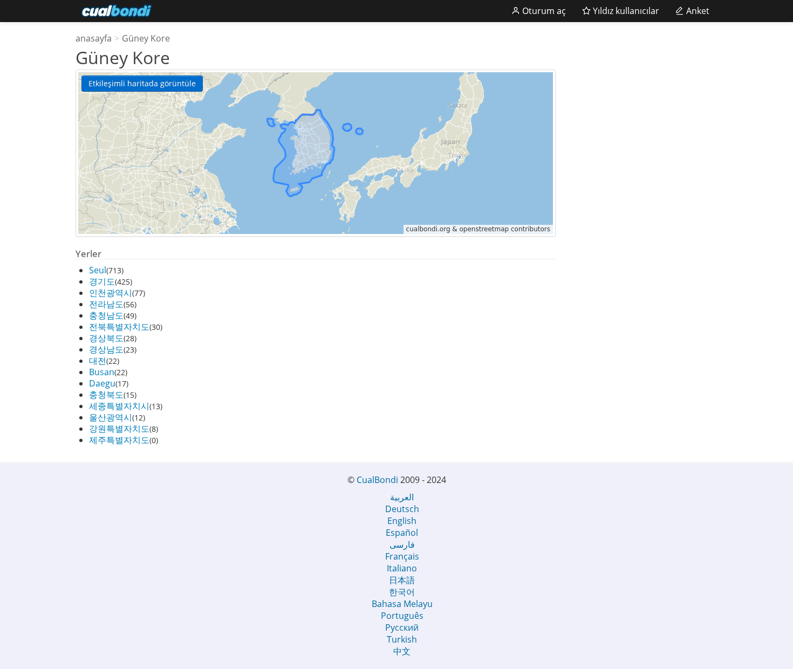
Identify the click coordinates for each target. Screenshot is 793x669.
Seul (97, 270)
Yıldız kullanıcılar (625, 11)
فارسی (402, 544)
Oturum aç (543, 11)
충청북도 (106, 395)
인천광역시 (110, 293)
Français (402, 556)
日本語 (402, 580)
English (401, 521)
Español (402, 533)
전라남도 (106, 304)
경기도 (102, 281)
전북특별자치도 (119, 327)
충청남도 (106, 315)
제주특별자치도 (119, 440)
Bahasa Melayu (402, 604)
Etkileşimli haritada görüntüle (142, 83)
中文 (402, 651)
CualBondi (377, 480)
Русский (402, 627)
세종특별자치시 (119, 406)
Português (402, 616)
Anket (696, 11)
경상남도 (106, 349)
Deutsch (402, 509)
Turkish (402, 639)
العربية (402, 497)
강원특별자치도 (119, 428)
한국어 (402, 592)
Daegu (102, 383)
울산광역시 (110, 417)
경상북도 (106, 338)
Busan (101, 372)
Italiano (402, 568)
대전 (97, 361)
